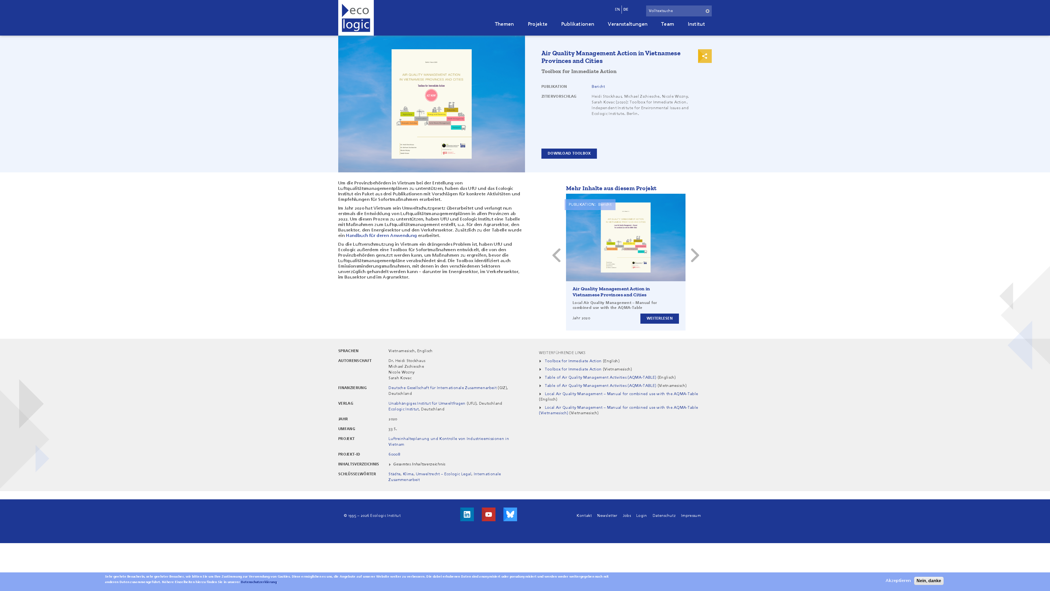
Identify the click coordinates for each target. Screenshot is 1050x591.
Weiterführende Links (562, 353)
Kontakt (584, 516)
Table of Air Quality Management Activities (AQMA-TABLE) (601, 377)
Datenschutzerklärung (259, 582)
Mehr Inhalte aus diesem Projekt (611, 188)
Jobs (627, 516)
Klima (408, 474)
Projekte (538, 24)
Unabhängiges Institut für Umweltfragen (427, 403)
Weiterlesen (660, 318)
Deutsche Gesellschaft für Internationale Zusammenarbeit (443, 388)
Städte (395, 474)
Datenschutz (664, 516)
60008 (394, 454)
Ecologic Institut (404, 409)
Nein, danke (929, 580)
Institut (696, 24)
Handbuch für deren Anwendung (381, 236)
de (626, 9)
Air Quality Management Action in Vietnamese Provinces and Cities (611, 292)
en (617, 9)
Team (667, 24)
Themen (504, 24)
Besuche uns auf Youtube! (488, 514)
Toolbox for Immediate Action (573, 361)
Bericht (598, 87)
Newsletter (607, 516)
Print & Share (705, 56)
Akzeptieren (898, 581)
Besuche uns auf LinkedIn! (467, 514)
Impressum (691, 516)
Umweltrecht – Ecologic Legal (443, 474)
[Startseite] (356, 18)
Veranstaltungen (628, 24)
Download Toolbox (569, 153)
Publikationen (577, 24)
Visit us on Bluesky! (510, 514)
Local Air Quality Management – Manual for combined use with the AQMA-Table (621, 394)
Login (641, 516)
